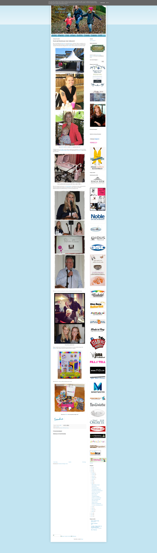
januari (93, 511)
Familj (67, 35)
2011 (92, 516)
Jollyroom (63, 43)
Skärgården (61, 35)
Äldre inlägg (84, 461)
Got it (107, 2)
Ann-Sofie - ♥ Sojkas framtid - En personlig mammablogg (96, 527)
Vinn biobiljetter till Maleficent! (96, 489)
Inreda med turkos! (94, 494)
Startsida (54, 35)
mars (92, 508)
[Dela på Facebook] (67, 425)
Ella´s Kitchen (69, 45)
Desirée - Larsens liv (94, 523)
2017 (92, 467)
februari (93, 509)
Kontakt (100, 35)
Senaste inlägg (55, 461)
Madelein (62, 147)
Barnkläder (80, 35)
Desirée (67, 147)
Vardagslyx (86, 35)
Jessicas (71, 147)
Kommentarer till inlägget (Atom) (63, 463)
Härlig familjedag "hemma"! (96, 484)
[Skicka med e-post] (63, 425)
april (92, 506)
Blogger (82, 539)
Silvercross (79, 150)
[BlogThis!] (65, 425)
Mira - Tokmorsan (94, 529)
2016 (92, 468)
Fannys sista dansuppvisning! (96, 499)
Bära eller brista (93, 521)
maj (92, 483)
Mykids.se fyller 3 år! (95, 493)
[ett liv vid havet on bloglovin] (95, 139)
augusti (93, 479)
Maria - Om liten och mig (95, 520)
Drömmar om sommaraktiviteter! (96, 497)
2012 (92, 514)
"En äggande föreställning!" (96, 496)
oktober (93, 476)
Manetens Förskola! (95, 502)
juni (92, 482)
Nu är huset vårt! (94, 486)
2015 (92, 470)
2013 (92, 513)
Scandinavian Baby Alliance (65, 150)
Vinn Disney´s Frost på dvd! (96, 492)
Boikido (54, 348)
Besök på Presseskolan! (95, 487)
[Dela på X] (66, 425)
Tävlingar (72, 35)
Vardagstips (94, 35)
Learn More (102, 2)
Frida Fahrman (68, 186)
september (93, 477)
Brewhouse (70, 43)
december (93, 473)
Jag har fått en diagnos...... (95, 500)
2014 (92, 471)
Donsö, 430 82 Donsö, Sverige (65, 427)
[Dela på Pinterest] (68, 425)
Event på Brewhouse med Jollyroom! (97, 490)
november (93, 474)
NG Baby (62, 149)
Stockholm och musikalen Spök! (96, 503)
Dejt (91, 524)
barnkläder (91, 462)
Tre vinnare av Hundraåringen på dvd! (97, 504)
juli (92, 480)
